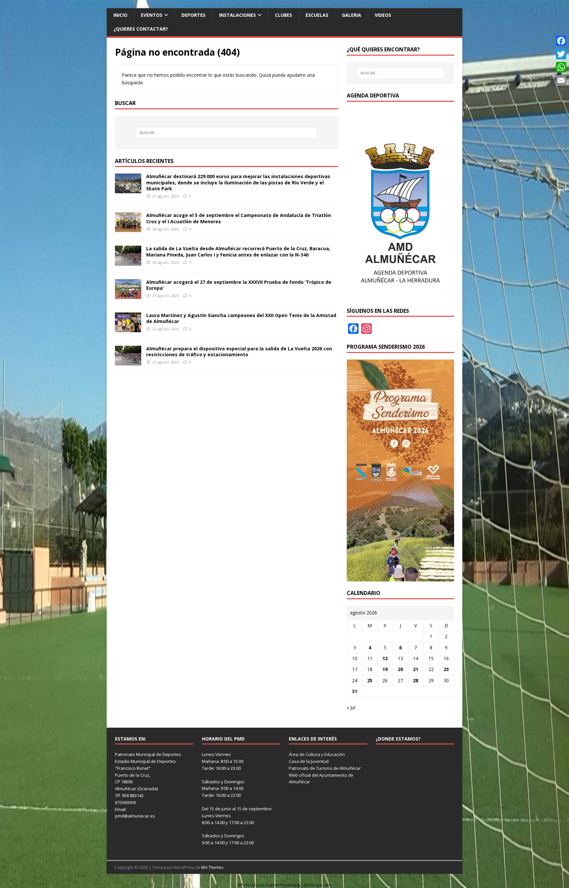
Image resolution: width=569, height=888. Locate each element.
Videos (383, 15)
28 (415, 680)
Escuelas (317, 15)
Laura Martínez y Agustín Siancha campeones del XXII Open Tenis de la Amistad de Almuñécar (241, 318)
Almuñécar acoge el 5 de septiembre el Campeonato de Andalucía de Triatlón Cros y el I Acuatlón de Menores (238, 218)
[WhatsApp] (561, 67)
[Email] (561, 80)
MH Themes (212, 867)
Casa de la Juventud (309, 761)
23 (446, 669)
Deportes (193, 15)
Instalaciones (237, 15)
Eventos (151, 15)
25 (369, 680)
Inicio (120, 15)
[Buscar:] (226, 132)
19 (385, 669)
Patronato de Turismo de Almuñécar (325, 768)
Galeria (351, 15)
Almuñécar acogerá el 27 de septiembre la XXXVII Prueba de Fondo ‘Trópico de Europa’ (238, 285)
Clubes (283, 15)
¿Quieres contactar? (141, 29)
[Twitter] (561, 54)
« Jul (351, 707)
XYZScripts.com (317, 884)
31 (354, 691)
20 (400, 669)
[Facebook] (561, 40)
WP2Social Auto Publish (258, 884)
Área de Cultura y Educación (317, 754)
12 (385, 658)
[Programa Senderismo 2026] (400, 577)
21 (415, 669)
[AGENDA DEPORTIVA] (400, 295)
